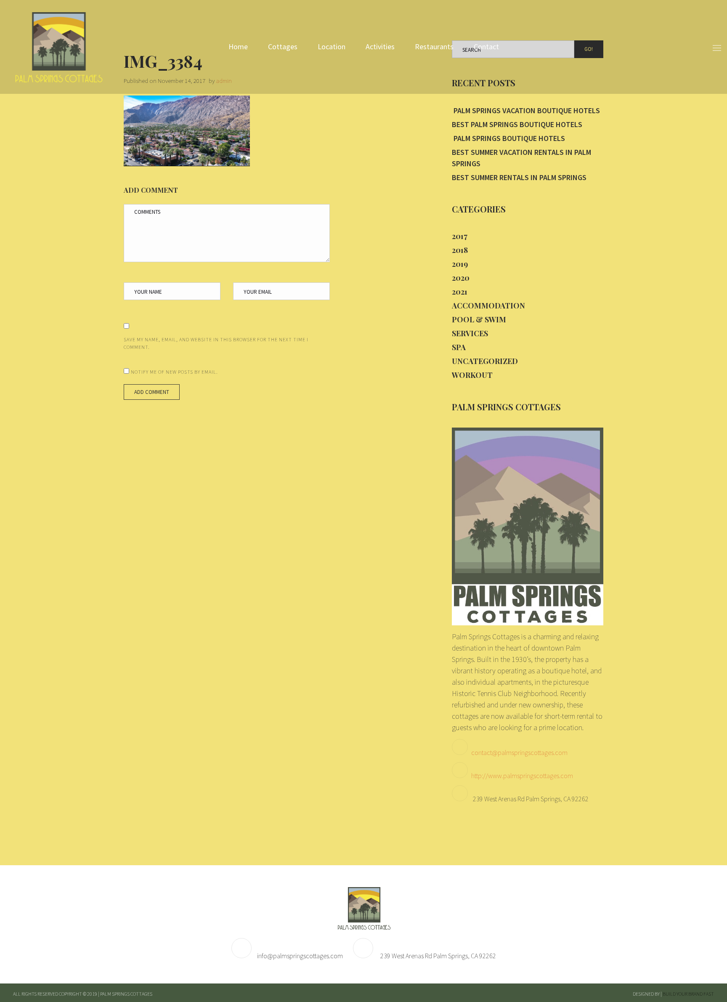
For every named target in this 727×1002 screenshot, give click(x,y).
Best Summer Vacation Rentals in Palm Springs (521, 157)
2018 (460, 250)
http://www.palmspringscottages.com (522, 775)
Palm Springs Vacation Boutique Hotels (526, 110)
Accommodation (488, 305)
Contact (486, 46)
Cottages (282, 46)
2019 (460, 264)
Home (238, 46)
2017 (459, 236)
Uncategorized (485, 361)
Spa (459, 347)
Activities (380, 46)
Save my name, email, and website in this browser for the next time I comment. (216, 343)
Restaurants (434, 46)
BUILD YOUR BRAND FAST (688, 994)
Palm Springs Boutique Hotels (508, 138)
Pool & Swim (479, 319)
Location (331, 46)
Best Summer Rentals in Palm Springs (519, 177)
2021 (459, 292)
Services (470, 333)
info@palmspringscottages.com (300, 956)
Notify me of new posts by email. (174, 372)
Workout (472, 375)
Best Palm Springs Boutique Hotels (517, 124)
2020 (461, 278)
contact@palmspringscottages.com (519, 752)
